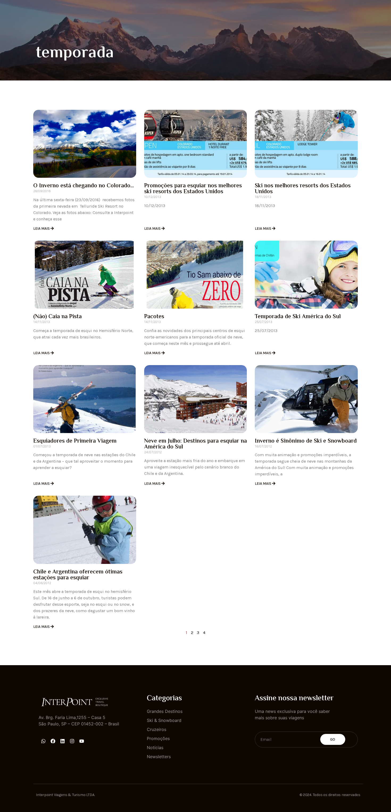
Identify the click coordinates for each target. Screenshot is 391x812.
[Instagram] (72, 741)
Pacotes (154, 316)
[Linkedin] (62, 741)
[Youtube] (81, 741)
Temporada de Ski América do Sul (298, 316)
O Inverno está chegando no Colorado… (83, 186)
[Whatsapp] (43, 741)
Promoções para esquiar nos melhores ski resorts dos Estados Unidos (193, 188)
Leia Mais (42, 228)
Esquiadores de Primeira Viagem (75, 441)
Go (332, 739)
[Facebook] (53, 741)
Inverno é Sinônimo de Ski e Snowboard (306, 441)
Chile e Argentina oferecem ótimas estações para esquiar (77, 575)
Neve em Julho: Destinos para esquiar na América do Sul (195, 444)
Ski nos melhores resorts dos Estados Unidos (303, 188)
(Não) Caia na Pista (57, 316)
